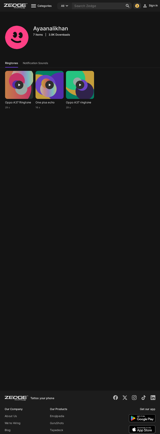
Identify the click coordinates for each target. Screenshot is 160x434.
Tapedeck (56, 430)
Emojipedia (57, 416)
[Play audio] (19, 85)
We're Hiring (12, 423)
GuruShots (57, 423)
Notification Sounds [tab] (35, 63)
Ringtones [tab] (11, 63)
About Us (11, 416)
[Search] (127, 6)
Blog (8, 430)
